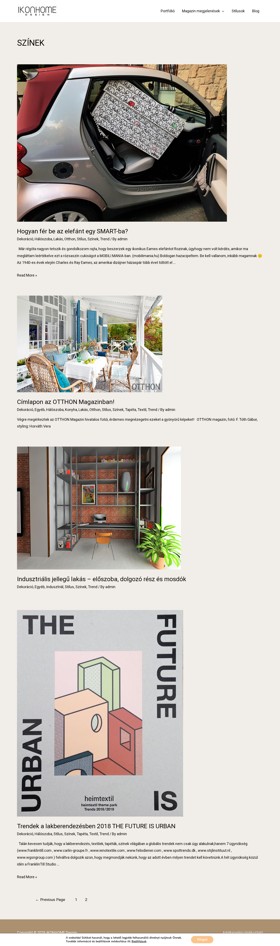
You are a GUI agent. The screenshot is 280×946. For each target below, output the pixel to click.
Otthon (69, 239)
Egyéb (40, 409)
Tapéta (130, 409)
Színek (93, 239)
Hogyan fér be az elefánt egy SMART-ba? (72, 231)
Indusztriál (54, 587)
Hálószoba (43, 239)
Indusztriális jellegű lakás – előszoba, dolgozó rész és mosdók (101, 579)
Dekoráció (25, 239)
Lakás (58, 239)
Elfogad (202, 939)
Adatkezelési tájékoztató (243, 932)
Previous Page (50, 899)
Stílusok (238, 11)
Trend (104, 239)
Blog (255, 11)
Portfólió (168, 11)
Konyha (71, 409)
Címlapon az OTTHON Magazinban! (65, 401)
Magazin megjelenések (201, 11)
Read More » (27, 275)
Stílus (81, 239)
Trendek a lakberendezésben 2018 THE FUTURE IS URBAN (96, 826)
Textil (142, 409)
